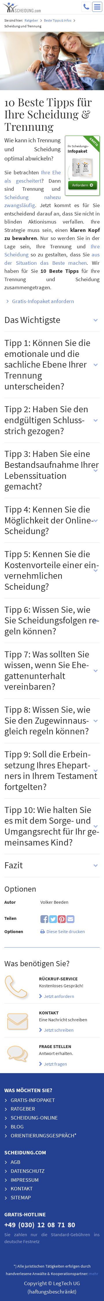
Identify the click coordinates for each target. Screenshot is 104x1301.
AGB (15, 1161)
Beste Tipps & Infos (57, 20)
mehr (93, 1273)
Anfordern (80, 185)
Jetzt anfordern (58, 996)
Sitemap (21, 1197)
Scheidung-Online (34, 1117)
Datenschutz (27, 1170)
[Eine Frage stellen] (17, 1056)
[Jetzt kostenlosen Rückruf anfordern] (17, 988)
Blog (17, 1126)
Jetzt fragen (54, 1064)
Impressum (25, 1179)
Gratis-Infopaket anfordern (43, 301)
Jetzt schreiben (58, 1030)
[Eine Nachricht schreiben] (17, 1022)
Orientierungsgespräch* (44, 1135)
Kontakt (22, 1188)
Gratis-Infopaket (33, 1099)
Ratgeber (31, 20)
